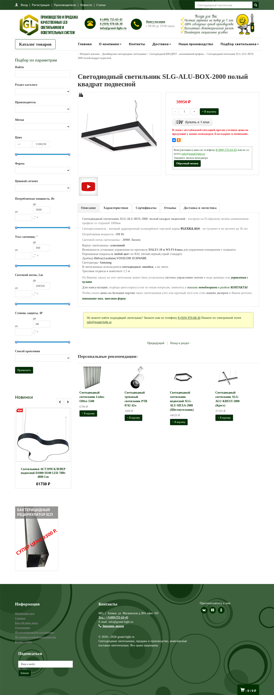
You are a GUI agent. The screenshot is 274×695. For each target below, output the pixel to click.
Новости (86, 5)
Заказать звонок (113, 626)
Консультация (155, 21)
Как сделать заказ (26, 623)
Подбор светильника (238, 44)
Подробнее (48, 433)
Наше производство (196, 44)
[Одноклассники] (179, 140)
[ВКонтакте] (174, 140)
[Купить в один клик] (192, 121)
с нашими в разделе (216, 287)
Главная (85, 44)
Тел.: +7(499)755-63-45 (113, 617)
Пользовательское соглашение (34, 632)
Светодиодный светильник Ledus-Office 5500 (92, 397)
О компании (109, 44)
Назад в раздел (179, 343)
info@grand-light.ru (113, 28)
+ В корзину (209, 111)
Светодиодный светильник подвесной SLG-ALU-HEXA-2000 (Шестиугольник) (182, 401)
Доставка (160, 44)
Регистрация (41, 5)
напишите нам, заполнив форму (104, 298)
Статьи (101, 5)
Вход (24, 5)
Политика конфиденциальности (35, 637)
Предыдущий (155, 343)
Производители (65, 5)
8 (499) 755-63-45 (111, 19)
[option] (43, 448)
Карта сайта (23, 641)
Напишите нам (24, 613)
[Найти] (255, 4)
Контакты (137, 44)
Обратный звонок (187, 163)
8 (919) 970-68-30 (111, 23)
